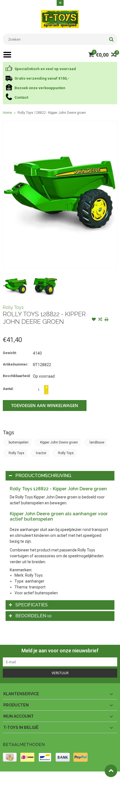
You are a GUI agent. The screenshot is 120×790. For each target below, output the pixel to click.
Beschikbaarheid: (16, 376)
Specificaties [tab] (31, 604)
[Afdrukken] (106, 319)
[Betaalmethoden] (10, 757)
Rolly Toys (13, 307)
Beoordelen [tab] (33, 615)
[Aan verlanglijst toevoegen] (93, 319)
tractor (41, 453)
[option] (15, 286)
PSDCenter (76, 778)
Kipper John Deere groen (59, 442)
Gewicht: (10, 353)
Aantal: (8, 389)
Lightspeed (11, 783)
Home (7, 113)
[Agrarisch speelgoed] (60, 19)
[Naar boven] (111, 770)
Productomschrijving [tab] (43, 475)
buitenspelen (18, 442)
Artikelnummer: (15, 364)
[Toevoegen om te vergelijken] (100, 319)
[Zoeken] (111, 39)
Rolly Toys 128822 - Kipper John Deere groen (52, 113)
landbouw (97, 442)
